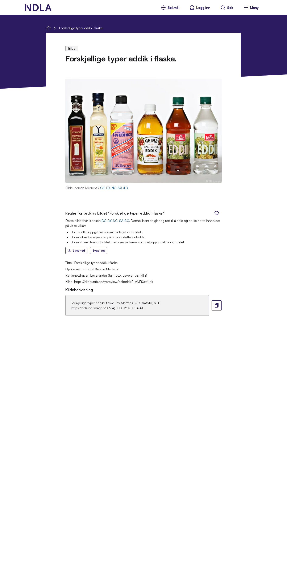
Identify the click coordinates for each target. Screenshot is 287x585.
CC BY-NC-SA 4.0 (114, 188)
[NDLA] (38, 7)
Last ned (79, 250)
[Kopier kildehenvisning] (217, 305)
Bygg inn (98, 250)
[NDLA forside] (48, 28)
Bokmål (173, 7)
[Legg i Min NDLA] (217, 213)
